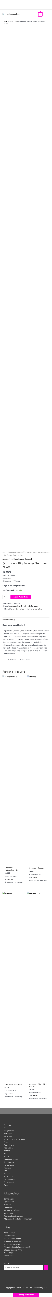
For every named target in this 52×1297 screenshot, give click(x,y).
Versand (8, 578)
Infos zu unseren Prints (13, 1250)
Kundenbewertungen (12, 1238)
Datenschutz (9, 1202)
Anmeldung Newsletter (13, 1244)
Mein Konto (8, 1207)
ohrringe (16, 609)
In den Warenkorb (20, 597)
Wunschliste (9, 1253)
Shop (15, 21)
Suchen (7, 1263)
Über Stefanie (9, 1236)
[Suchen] (46, 1267)
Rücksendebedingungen (13, 1216)
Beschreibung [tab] (9, 620)
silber (22, 609)
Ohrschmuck (37, 552)
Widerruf (7, 1205)
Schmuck (27, 552)
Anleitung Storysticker (13, 1241)
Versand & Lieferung (12, 1210)
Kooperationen (10, 1256)
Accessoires (18, 552)
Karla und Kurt (37, 609)
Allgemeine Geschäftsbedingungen (18, 1219)
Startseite (7, 21)
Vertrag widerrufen (26, 1295)
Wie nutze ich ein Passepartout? (17, 1247)
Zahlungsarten (10, 1199)
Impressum (8, 1213)
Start (4, 552)
